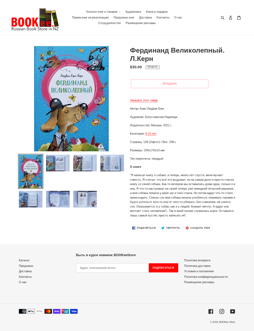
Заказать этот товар (144, 100)
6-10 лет (151, 133)
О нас (23, 282)
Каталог (24, 260)
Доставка (25, 271)
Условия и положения (199, 271)
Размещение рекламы (199, 282)
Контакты (25, 276)
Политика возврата (197, 260)
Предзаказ (26, 265)
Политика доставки (197, 265)
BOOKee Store (227, 322)
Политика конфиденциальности (206, 276)
